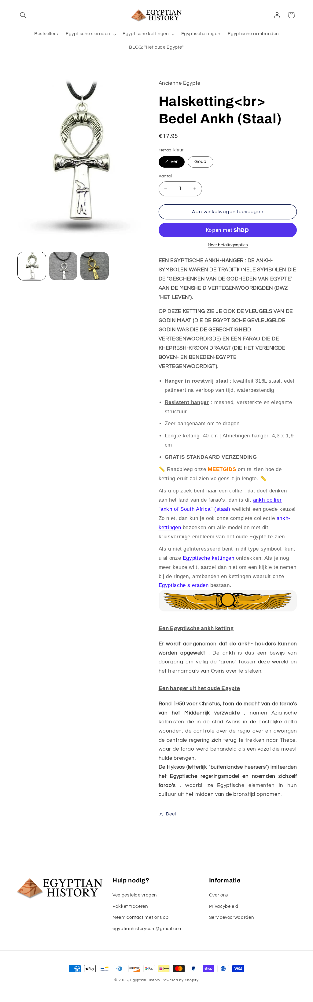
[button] (23, 15)
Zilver (171, 161)
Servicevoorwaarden (231, 917)
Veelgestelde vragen (134, 895)
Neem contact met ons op (140, 917)
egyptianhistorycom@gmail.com (147, 928)
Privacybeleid (223, 906)
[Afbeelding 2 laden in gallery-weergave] (63, 266)
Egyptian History (145, 980)
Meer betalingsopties (228, 245)
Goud (200, 161)
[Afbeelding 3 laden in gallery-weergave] (94, 266)
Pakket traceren (130, 906)
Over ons (218, 895)
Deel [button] (171, 814)
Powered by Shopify (180, 980)
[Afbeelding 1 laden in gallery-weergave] (32, 266)
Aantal (165, 176)
